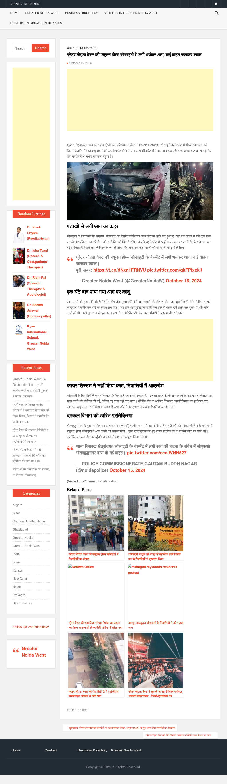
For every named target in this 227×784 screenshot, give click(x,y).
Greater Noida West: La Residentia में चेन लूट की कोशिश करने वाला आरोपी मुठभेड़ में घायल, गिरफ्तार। (30, 387)
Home (14, 13)
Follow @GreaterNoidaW (31, 626)
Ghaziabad (20, 529)
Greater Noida (23, 537)
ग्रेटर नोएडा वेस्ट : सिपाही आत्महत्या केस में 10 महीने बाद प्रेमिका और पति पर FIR (29, 455)
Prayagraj (19, 595)
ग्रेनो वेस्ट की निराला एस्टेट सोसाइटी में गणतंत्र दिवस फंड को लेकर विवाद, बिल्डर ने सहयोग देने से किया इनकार (31, 413)
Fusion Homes (77, 709)
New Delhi (20, 578)
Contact (51, 750)
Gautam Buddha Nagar (29, 521)
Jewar (17, 562)
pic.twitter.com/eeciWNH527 (156, 452)
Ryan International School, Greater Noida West (38, 337)
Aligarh (17, 505)
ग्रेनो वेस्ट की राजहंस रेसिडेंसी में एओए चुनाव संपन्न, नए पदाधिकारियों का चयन (30, 435)
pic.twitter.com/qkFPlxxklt (174, 269)
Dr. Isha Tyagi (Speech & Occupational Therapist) (37, 259)
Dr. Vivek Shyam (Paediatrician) (38, 233)
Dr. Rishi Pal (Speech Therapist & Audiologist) (36, 286)
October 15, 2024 (184, 280)
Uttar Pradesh (22, 603)
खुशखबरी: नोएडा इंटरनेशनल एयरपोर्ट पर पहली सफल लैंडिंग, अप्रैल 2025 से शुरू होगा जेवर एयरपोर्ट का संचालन (122, 728)
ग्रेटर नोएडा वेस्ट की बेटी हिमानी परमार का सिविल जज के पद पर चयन (178, 735)
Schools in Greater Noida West (130, 13)
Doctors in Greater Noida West (37, 23)
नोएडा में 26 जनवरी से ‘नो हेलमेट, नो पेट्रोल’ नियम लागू (31, 472)
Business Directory (24, 4)
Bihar (16, 513)
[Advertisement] (140, 100)
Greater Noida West (42, 13)
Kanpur (18, 570)
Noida (17, 586)
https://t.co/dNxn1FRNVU (119, 269)
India (16, 554)
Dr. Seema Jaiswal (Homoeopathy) (39, 310)
